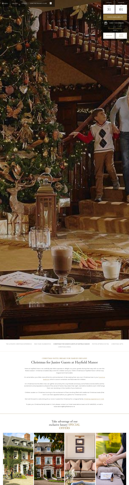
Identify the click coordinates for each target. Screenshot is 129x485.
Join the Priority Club (38, 3)
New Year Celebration (42, 344)
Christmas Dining (64, 347)
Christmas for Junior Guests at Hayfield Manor (71, 344)
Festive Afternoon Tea (100, 344)
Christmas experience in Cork (94, 399)
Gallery (15, 3)
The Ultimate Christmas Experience (19, 344)
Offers (24, 3)
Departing (121, 2)
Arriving (109, 2)
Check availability (115, 17)
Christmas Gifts (117, 344)
